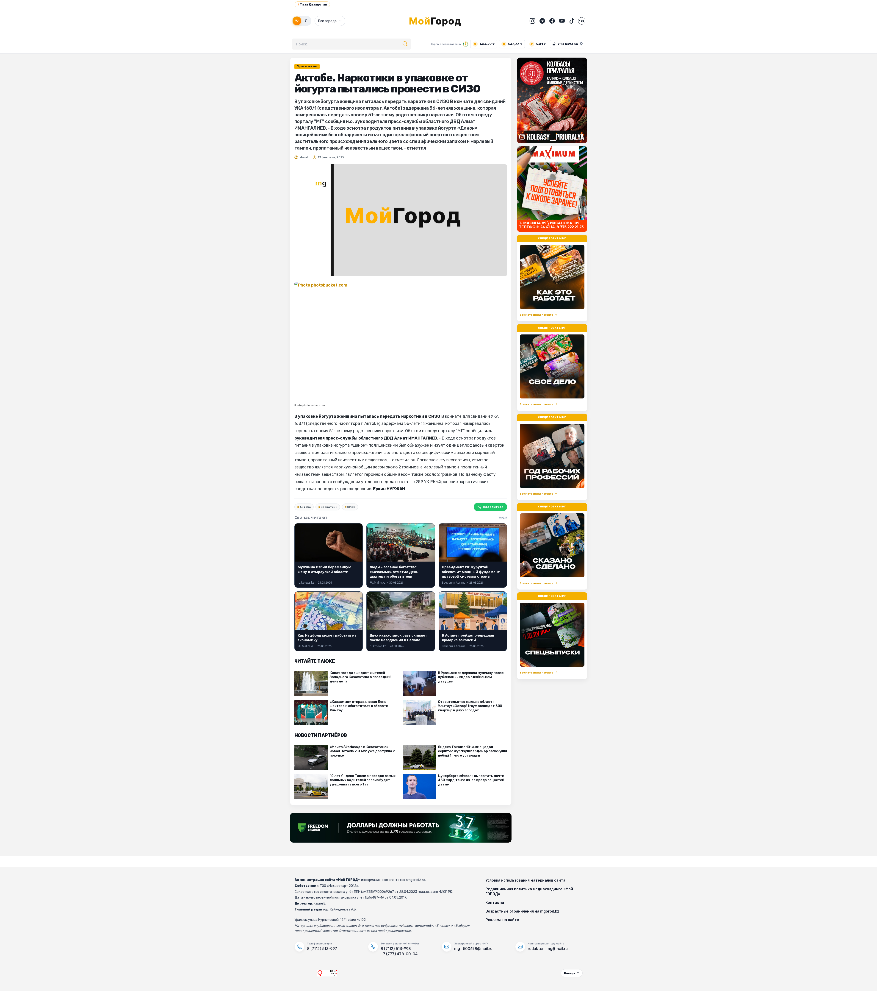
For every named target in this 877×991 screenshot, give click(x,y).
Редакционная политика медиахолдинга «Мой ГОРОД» (529, 891)
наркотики (329, 507)
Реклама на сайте (502, 920)
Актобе (305, 507)
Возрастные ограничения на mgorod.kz (522, 911)
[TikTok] (571, 21)
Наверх (569, 973)
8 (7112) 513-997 (322, 948)
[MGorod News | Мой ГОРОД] (438, 20)
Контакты (494, 902)
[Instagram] (532, 21)
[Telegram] (542, 21)
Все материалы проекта (536, 314)
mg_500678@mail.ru (473, 948)
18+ (581, 20)
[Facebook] (552, 21)
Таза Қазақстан (312, 4)
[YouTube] (562, 21)
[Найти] (405, 44)
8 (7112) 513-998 (396, 948)
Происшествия (307, 66)
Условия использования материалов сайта (525, 880)
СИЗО (351, 507)
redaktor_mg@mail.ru (548, 948)
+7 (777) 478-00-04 (399, 954)
